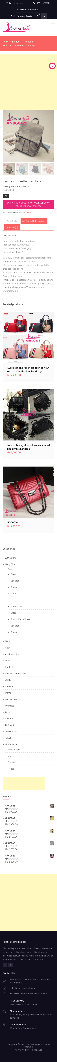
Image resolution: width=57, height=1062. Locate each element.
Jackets (15, 580)
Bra (10, 755)
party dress (11, 699)
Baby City (10, 564)
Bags (28, 212)
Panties (12, 762)
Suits (13, 593)
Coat (7, 647)
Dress (13, 574)
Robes (11, 768)
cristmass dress (13, 654)
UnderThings (12, 744)
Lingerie (9, 686)
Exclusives (10, 666)
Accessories (17, 606)
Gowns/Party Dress (20, 619)
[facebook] (5, 965)
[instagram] (10, 965)
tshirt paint (11, 731)
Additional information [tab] (33, 221)
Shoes (14, 587)
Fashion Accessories (15, 673)
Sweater (9, 718)
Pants (8, 692)
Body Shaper (14, 749)
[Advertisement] (28, 82)
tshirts (8, 737)
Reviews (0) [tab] (12, 227)
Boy (10, 569)
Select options (28, 337)
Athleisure (10, 557)
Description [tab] (12, 221)
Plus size (9, 705)
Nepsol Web (37, 1049)
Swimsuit (10, 724)
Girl (9, 601)
